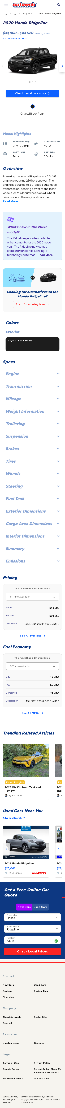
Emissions (15, 561)
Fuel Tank (15, 498)
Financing (8, 997)
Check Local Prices (32, 951)
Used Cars (40, 907)
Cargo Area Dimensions (29, 523)
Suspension (17, 436)
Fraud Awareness (13, 1078)
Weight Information (25, 411)
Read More (10, 201)
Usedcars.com (11, 1043)
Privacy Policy (42, 1062)
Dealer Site (40, 1017)
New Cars (24, 907)
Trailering (15, 423)
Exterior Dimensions (26, 511)
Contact (7, 1023)
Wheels (13, 473)
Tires (11, 461)
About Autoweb (12, 1017)
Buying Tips (41, 991)
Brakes (12, 448)
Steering (14, 486)
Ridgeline (27, 13)
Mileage (13, 398)
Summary (15, 548)
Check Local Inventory (30, 93)
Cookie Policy (11, 1069)
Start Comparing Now (30, 304)
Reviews (7, 991)
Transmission (19, 386)
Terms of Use (11, 1062)
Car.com (39, 1043)
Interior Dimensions (25, 536)
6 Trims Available (13, 38)
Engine (12, 373)
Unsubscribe (41, 1078)
